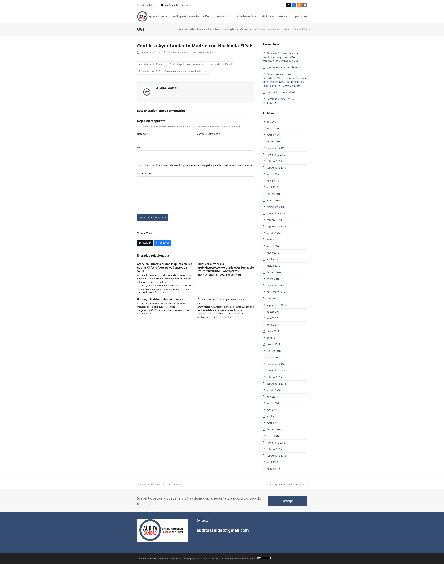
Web (139, 147)
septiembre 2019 (276, 167)
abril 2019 (272, 187)
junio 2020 (273, 128)
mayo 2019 (273, 180)
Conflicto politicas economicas (186, 64)
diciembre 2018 (276, 207)
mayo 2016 (273, 409)
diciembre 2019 (276, 148)
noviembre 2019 (276, 154)
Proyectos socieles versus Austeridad (186, 71)
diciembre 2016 (276, 364)
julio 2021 (272, 121)
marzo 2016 (273, 422)
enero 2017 (273, 357)
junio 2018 (273, 246)
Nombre (143, 133)
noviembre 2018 (276, 213)
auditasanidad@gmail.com (178, 4)
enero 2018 (273, 279)
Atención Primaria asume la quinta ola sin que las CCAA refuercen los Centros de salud (164, 267)
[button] (145, 243)
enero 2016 (273, 436)
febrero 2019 (274, 193)
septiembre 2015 (276, 455)
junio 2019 (273, 174)
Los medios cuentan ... (179, 52)
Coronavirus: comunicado (281, 92)
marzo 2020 (273, 134)
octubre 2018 (274, 220)
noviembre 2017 (276, 292)
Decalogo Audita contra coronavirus (160, 299)
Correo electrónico (208, 133)
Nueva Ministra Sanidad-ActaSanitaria (162, 484)
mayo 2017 (273, 331)
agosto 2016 (274, 390)
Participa (287, 501)
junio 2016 (273, 403)
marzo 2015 (273, 468)
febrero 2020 (274, 141)
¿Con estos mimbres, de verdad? (285, 67)
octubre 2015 (274, 449)
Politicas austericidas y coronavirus (220, 299)
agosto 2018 (274, 233)
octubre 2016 (274, 377)
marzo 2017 (273, 344)
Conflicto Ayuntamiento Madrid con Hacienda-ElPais (195, 45)
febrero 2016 (274, 429)
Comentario (145, 173)
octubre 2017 (274, 298)
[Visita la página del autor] (147, 91)
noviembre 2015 (276, 442)
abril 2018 (272, 259)
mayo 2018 (273, 252)
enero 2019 (273, 200)
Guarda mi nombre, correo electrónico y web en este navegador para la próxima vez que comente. (195, 165)
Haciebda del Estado (221, 64)
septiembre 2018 (276, 226)
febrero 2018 (274, 272)
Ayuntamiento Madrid (152, 64)
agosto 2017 (274, 311)
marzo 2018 (273, 265)
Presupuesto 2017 (149, 71)
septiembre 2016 (276, 383)
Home (182, 29)
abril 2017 (272, 337)
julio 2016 (272, 396)
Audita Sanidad (167, 88)
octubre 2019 (274, 161)
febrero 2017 (274, 350)
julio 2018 (272, 239)
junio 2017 (273, 324)
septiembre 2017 (276, 305)
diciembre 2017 (276, 285)
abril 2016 (272, 416)
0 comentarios (205, 52)
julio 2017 (272, 318)
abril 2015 (272, 462)
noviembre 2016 (276, 370)
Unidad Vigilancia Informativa (203, 29)
